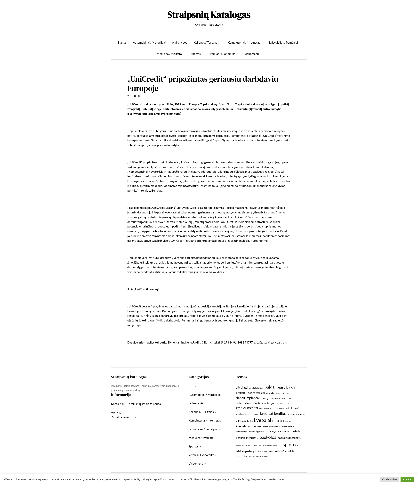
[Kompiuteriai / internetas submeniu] (262, 42)
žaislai (252, 456)
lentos (265, 427)
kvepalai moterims (248, 426)
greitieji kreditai (247, 408)
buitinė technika (256, 392)
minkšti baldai (289, 426)
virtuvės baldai (284, 451)
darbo (288, 398)
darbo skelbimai (244, 403)
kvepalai (262, 420)
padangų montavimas (278, 431)
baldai (270, 386)
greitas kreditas (280, 403)
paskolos (267, 437)
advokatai (242, 387)
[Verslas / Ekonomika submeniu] (237, 54)
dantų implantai (248, 398)
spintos (290, 444)
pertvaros (240, 446)
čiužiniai (242, 456)
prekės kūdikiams (254, 445)
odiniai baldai (241, 431)
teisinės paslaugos (246, 451)
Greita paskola (261, 403)
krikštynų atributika (244, 421)
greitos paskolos (265, 408)
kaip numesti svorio (281, 408)
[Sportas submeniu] (202, 54)
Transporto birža (265, 451)
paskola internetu (247, 437)
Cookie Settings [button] (389, 479)
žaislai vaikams (262, 457)
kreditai (266, 413)
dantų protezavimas (273, 398)
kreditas (280, 413)
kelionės (295, 408)
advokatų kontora (256, 388)
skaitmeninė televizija (272, 445)
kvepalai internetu (281, 421)
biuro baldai (286, 387)
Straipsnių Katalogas (209, 14)
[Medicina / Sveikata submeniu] (183, 54)
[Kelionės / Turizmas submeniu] (220, 42)
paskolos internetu (289, 437)
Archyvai (116, 412)
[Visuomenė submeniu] (260, 54)
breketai (241, 392)
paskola (295, 431)
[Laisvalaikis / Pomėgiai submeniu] (300, 42)
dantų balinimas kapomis (277, 393)
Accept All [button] (407, 479)
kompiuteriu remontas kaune (247, 414)
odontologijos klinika (257, 431)
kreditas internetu (296, 414)
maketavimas (274, 427)
